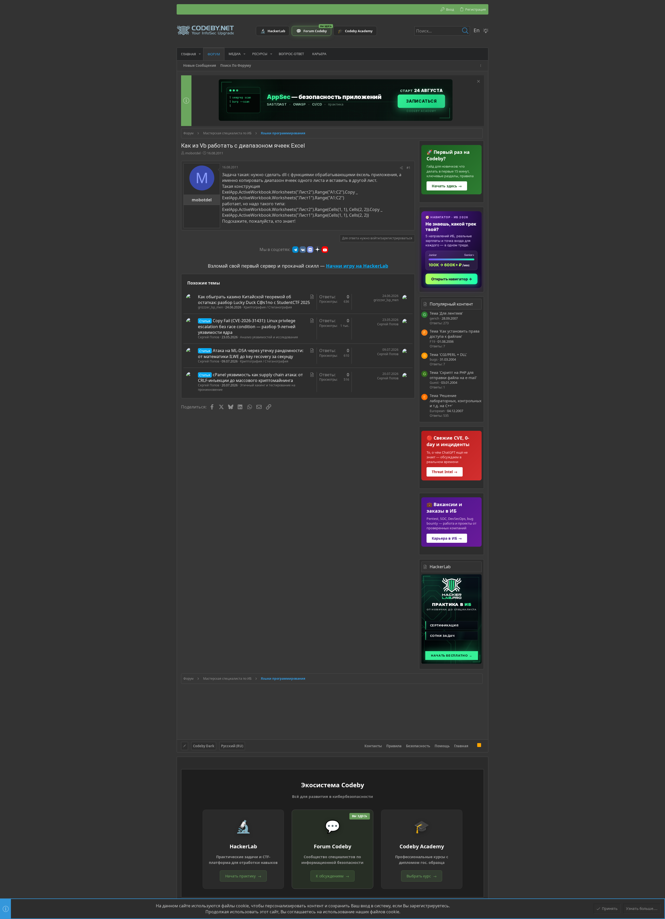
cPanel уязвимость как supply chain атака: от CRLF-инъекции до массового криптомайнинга (250, 377)
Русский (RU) (232, 746)
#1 (408, 168)
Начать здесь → (447, 185)
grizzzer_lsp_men (210, 307)
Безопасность (418, 746)
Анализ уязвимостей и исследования (269, 337)
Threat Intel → (444, 471)
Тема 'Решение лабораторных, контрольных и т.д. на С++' (455, 400)
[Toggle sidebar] (481, 65)
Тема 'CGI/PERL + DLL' (448, 354)
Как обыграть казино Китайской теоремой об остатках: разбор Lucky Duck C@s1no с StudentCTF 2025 (254, 299)
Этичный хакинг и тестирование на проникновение (246, 387)
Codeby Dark (203, 746)
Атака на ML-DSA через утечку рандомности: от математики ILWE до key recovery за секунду (250, 353)
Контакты (373, 746)
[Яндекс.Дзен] (317, 249)
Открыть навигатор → (451, 279)
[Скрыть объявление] (478, 82)
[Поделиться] (401, 168)
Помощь (442, 746)
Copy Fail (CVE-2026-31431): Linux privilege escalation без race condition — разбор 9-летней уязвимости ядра (246, 326)
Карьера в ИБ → (447, 538)
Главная (461, 746)
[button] (199, 54)
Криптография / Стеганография (268, 307)
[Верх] (472, 745)
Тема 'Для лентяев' (446, 313)
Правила (394, 746)
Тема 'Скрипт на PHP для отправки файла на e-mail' (453, 375)
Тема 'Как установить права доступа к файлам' (455, 334)
